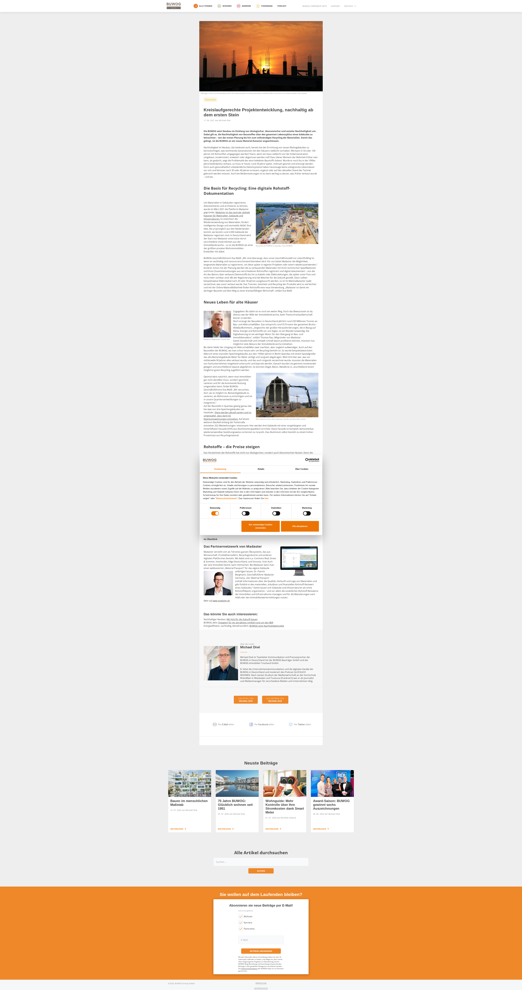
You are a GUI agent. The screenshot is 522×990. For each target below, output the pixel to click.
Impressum (260, 983)
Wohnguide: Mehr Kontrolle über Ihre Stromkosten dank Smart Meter (284, 801)
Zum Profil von (245, 699)
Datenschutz (261, 988)
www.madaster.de (221, 600)
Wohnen (227, 6)
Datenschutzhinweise (249, 968)
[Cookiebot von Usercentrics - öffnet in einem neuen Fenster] (307, 460)
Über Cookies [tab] (301, 469)
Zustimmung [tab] (220, 469)
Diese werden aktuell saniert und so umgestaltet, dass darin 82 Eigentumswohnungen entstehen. (227, 416)
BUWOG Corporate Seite (314, 6)
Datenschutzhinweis (226, 498)
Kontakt (335, 6)
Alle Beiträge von (275, 699)
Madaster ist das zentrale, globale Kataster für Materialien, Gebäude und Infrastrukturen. (227, 215)
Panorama (267, 6)
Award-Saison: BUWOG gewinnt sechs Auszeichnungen (332, 801)
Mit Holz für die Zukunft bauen (242, 619)
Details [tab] (261, 469)
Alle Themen (205, 6)
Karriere (246, 6)
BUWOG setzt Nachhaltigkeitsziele (266, 625)
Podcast (281, 6)
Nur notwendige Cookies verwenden (260, 526)
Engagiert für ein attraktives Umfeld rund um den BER (245, 622)
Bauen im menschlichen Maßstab (189, 801)
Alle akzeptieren (299, 526)
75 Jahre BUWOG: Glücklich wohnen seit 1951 (237, 801)
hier (266, 498)
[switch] (246, 513)
